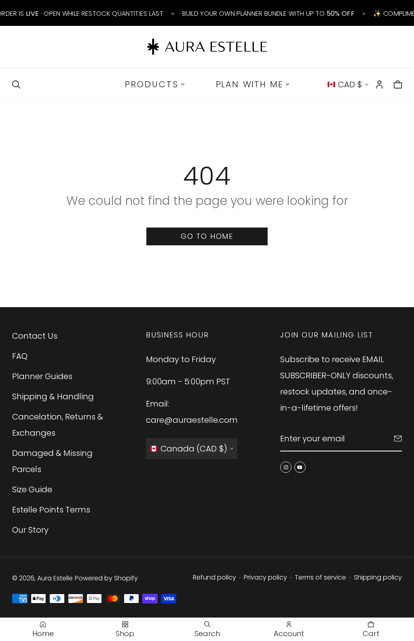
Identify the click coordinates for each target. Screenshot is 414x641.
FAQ (19, 356)
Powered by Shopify (106, 578)
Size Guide (32, 489)
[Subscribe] (398, 438)
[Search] (16, 84)
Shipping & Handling (53, 396)
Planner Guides (42, 376)
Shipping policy (378, 577)
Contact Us (34, 336)
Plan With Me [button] (249, 84)
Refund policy (214, 577)
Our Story (30, 530)
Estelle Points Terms (51, 509)
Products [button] (152, 84)
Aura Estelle (55, 578)
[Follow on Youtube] (299, 467)
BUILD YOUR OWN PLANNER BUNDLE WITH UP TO (268, 13)
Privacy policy (265, 577)
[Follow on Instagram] (285, 467)
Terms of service (320, 577)
